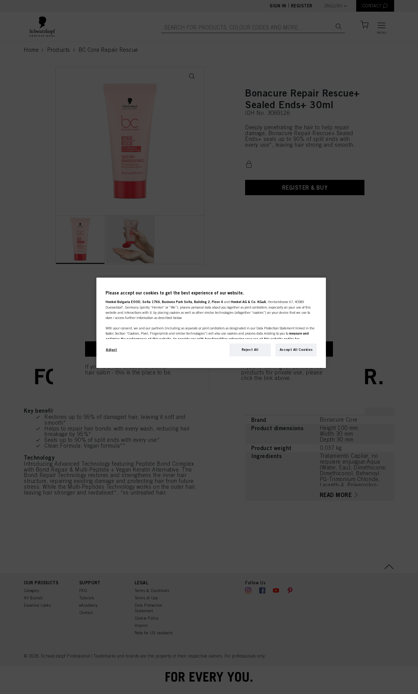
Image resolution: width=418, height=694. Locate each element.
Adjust (111, 349)
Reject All (250, 349)
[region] (211, 323)
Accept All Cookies (296, 349)
